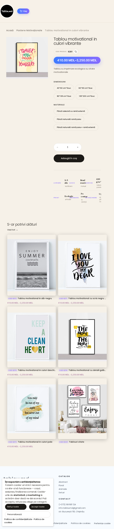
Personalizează (14, 514)
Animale (63, 489)
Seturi (62, 492)
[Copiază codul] (76, 52)
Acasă (10, 30)
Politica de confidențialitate (18, 519)
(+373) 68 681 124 (67, 504)
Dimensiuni (60, 81)
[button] (43, 42)
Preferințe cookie (102, 523)
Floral (61, 485)
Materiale (59, 104)
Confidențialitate (58, 523)
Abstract (63, 481)
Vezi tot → (12, 229)
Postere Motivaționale (29, 30)
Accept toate (37, 506)
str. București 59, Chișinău (71, 511)
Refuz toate (13, 506)
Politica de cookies (81, 523)
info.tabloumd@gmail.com (72, 507)
